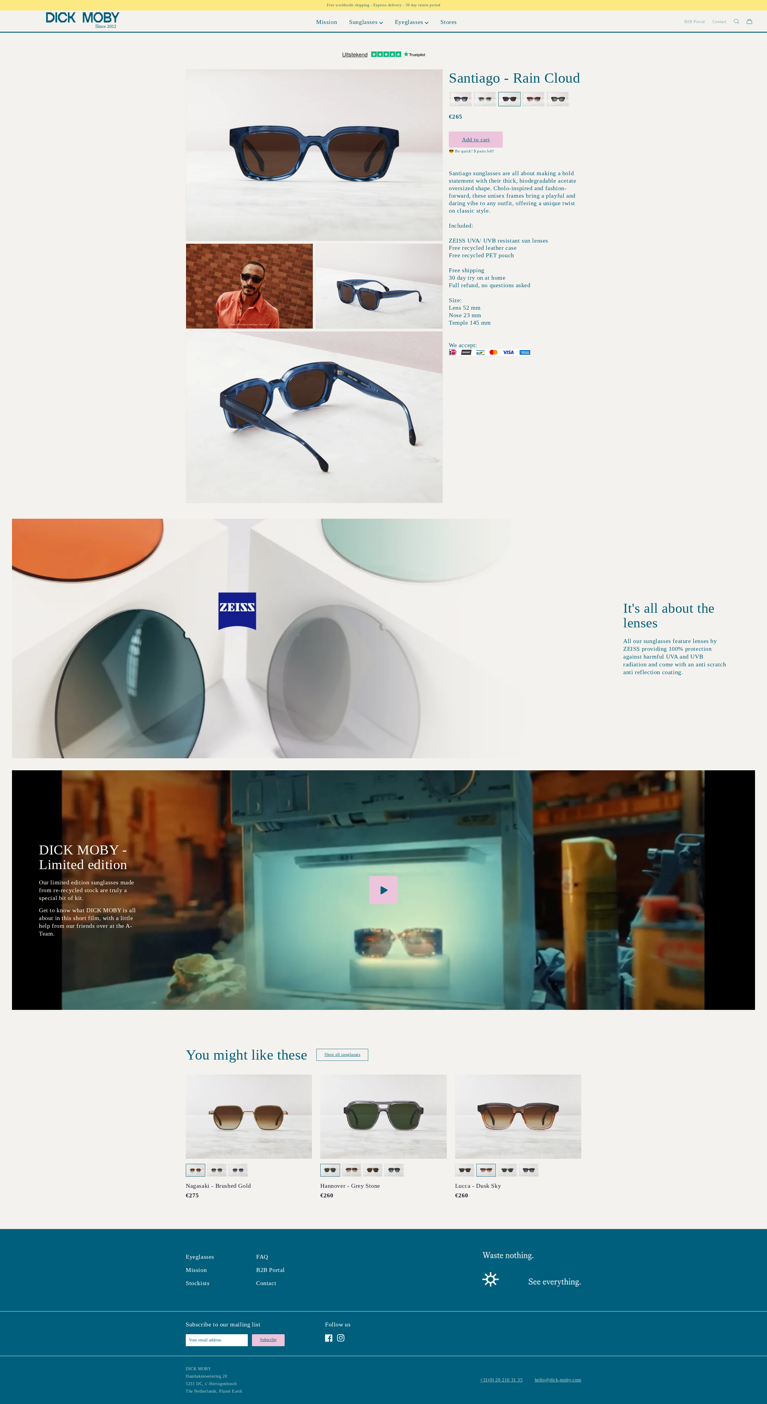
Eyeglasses (200, 1256)
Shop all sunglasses (342, 1054)
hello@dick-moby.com (558, 1379)
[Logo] (82, 21)
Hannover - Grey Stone (350, 1185)
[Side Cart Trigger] (749, 21)
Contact (266, 1283)
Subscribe (268, 1340)
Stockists (197, 1283)
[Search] (733, 21)
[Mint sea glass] (485, 99)
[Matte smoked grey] (461, 99)
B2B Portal (270, 1270)
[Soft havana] (558, 99)
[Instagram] (341, 1338)
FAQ (262, 1256)
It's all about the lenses (669, 615)
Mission (196, 1270)
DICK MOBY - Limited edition (83, 857)
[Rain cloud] (509, 99)
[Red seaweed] (534, 99)
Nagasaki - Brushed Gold (218, 1185)
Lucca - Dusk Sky (478, 1185)
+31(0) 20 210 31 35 (501, 1379)
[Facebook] (329, 1338)
